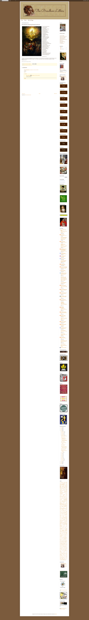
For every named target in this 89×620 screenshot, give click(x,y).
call (64, 488)
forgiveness (63, 501)
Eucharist (61, 499)
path (66, 520)
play (66, 522)
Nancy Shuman (28, 75)
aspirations (63, 483)
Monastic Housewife (63, 324)
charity (66, 489)
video (60, 558)
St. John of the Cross (64, 544)
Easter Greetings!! (63, 322)
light (65, 512)
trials (66, 556)
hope (66, 508)
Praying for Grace (63, 315)
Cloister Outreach (63, 344)
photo (63, 522)
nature (66, 518)
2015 (61, 429)
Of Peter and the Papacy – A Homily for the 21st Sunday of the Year (64, 239)
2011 (61, 463)
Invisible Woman (63, 337)
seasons (61, 531)
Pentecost (61, 521)
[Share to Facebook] (35, 63)
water (66, 558)
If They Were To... (63, 444)
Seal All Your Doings (63, 448)
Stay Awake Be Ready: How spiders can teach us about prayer (64, 287)
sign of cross (61, 532)
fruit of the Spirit (65, 503)
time (62, 556)
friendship (61, 503)
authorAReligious (62, 484)
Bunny (63, 488)
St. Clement (65, 540)
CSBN (63, 495)
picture (65, 522)
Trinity (60, 557)
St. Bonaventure (64, 539)
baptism (60, 485)
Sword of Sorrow (63, 319)
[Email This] (32, 63)
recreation (63, 527)
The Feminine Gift (63, 330)
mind (65, 515)
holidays (61, 507)
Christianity (61, 491)
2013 (61, 461)
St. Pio (60, 549)
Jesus (63, 510)
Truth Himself (62, 234)
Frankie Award (65, 502)
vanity (66, 557)
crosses (60, 495)
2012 (61, 462)
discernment (61, 496)
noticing (61, 520)
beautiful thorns (63, 264)
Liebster (63, 512)
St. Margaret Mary (64, 546)
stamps (60, 553)
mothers (61, 518)
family (66, 500)
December (62, 431)
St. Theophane (64, 551)
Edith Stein (63, 498)
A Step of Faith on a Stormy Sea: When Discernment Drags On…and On (64, 246)
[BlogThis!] (33, 63)
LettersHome (61, 512)
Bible (66, 485)
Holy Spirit (65, 507)
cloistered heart (63, 492)
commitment (61, 493)
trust (61, 557)
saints (66, 530)
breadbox (64, 487)
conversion (63, 494)
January (62, 460)
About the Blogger (30, 20)
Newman (64, 519)
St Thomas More (64, 535)
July (61, 453)
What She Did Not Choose (64, 300)
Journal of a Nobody (63, 321)
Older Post (55, 93)
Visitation (65, 558)
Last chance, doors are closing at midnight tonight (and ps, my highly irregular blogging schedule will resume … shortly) (64, 279)
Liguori (66, 512)
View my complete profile (63, 72)
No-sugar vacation (63, 283)
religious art (65, 527)
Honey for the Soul (63, 285)
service (65, 531)
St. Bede (62, 538)
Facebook (63, 500)
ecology (60, 498)
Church (61, 492)
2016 (61, 428)
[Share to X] (34, 63)
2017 (61, 427)
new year (61, 519)
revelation (64, 528)
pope (62, 523)
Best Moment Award (64, 485)
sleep (64, 532)
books (60, 487)
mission (60, 516)
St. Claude (62, 540)
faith (64, 500)
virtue (62, 558)
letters (66, 511)
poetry (60, 523)
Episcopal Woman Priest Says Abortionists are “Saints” (63, 274)
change (64, 489)
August (62, 452)
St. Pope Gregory (64, 549)
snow (60, 533)
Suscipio (64, 554)
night (66, 519)
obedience (63, 520)
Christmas (65, 491)
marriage (63, 514)
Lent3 (62, 511)
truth (63, 557)
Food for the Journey (63, 347)
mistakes (63, 516)
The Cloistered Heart (63, 76)
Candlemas (66, 488)
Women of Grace (63, 270)
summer (64, 553)
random (60, 527)
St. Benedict (64, 538)
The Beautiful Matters (63, 282)
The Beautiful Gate (63, 299)
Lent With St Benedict (63, 328)
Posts (61, 47)
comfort (66, 492)
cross (66, 494)
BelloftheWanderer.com (64, 340)
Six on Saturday (62, 256)
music (62, 518)
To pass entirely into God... (64, 235)
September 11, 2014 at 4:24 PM (36, 75)
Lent (60, 511)
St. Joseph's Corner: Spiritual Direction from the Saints (64, 309)
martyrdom (66, 514)
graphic (65, 505)
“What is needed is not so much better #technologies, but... (64, 304)
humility (63, 509)
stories (62, 553)
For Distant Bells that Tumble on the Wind (64, 440)
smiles (66, 532)
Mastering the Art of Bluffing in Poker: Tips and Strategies (64, 232)
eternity (66, 498)
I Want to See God (63, 258)
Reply (25, 78)
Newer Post (23, 93)
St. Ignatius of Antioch (64, 542)
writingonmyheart (63, 253)
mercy (60, 515)
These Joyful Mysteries (64, 289)
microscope (63, 515)
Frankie (61, 502)
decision (66, 495)
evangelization (65, 499)
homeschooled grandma (63, 508)
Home (22, 20)
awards (66, 484)
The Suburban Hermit (63, 327)
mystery (64, 518)
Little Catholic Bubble (63, 296)
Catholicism (61, 489)
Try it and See (63, 445)
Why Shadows (63, 441)
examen (61, 500)
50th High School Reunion (64, 242)
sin (63, 532)
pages (65, 520)
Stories (25, 20)
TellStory (66, 554)
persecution (66, 521)
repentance (61, 528)
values (65, 557)
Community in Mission (64, 237)
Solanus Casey (63, 533)
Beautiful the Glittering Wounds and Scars (64, 447)
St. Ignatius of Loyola (62, 543)
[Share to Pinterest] (36, 63)
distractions (64, 496)
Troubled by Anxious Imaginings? (63, 438)
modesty (66, 516)
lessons (64, 511)
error (64, 498)
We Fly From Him (63, 449)
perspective (61, 522)
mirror (66, 515)
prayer (61, 525)
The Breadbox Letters (62, 180)
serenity (63, 531)
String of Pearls (63, 241)
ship (66, 531)
